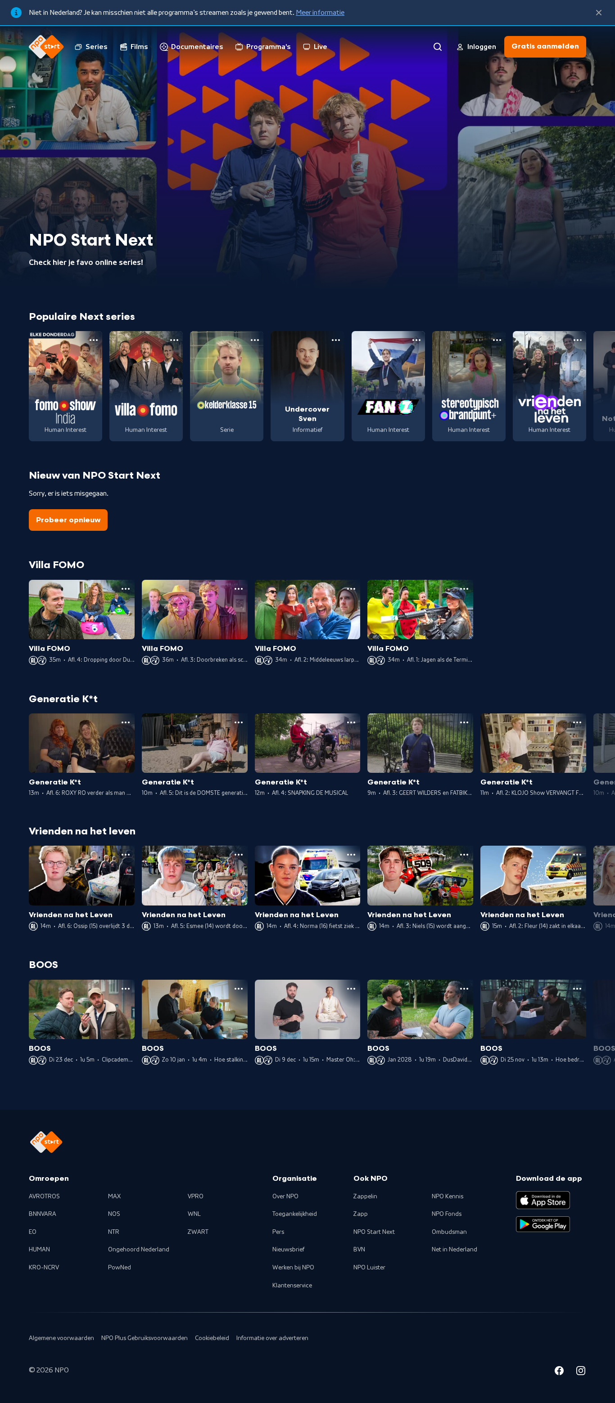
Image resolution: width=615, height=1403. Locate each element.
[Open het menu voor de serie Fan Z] (416, 340)
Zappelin (365, 1196)
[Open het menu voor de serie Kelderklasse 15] (254, 340)
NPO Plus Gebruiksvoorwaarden (144, 1338)
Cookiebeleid (212, 1338)
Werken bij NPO (293, 1267)
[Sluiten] (598, 12)
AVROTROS (44, 1196)
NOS (114, 1214)
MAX (114, 1196)
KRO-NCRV (44, 1267)
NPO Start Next (374, 1232)
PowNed (119, 1267)
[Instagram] (580, 1372)
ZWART (198, 1232)
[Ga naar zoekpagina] (438, 47)
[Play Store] (543, 1224)
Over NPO (285, 1196)
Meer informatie (320, 12)
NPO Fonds (446, 1214)
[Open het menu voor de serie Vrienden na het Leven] (577, 340)
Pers (278, 1232)
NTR (113, 1232)
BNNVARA (42, 1214)
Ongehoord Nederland (138, 1249)
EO (32, 1232)
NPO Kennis (447, 1196)
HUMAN (39, 1249)
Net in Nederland (454, 1249)
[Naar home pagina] (46, 46)
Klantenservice (292, 1285)
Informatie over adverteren (272, 1338)
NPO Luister (369, 1267)
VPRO (195, 1196)
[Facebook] (559, 1372)
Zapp (360, 1214)
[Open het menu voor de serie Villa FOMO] (174, 340)
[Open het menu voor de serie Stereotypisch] (497, 340)
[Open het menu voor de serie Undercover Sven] (335, 340)
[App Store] (543, 1200)
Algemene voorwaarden (61, 1338)
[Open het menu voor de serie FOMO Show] (93, 340)
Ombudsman (449, 1232)
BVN (359, 1249)
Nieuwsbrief (288, 1249)
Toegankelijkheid (294, 1214)
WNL (194, 1214)
